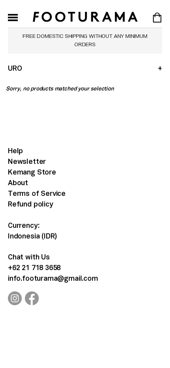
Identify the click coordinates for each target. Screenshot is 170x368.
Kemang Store (32, 172)
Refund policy (30, 204)
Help (15, 151)
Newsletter (27, 162)
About (18, 183)
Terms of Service (37, 194)
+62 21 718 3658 (34, 268)
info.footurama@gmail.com (53, 279)
